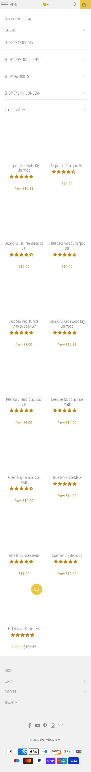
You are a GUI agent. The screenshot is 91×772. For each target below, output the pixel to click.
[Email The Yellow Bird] (60, 726)
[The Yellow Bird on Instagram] (53, 726)
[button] (21, 177)
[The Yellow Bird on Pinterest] (45, 726)
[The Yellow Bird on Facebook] (30, 726)
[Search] (74, 4)
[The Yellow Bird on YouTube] (37, 726)
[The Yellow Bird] (45, 4)
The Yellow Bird (50, 740)
